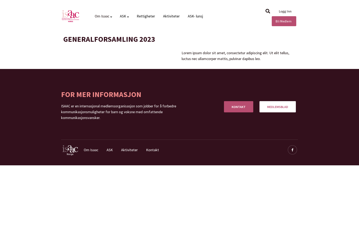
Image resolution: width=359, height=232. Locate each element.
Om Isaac (91, 149)
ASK (123, 16)
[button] (268, 11)
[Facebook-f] (292, 150)
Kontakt (152, 149)
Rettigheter (146, 16)
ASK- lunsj (195, 16)
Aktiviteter (171, 16)
